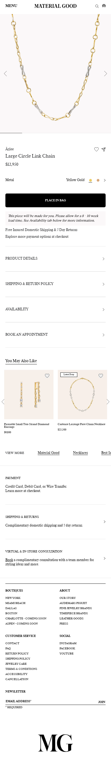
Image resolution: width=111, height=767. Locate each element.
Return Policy (17, 653)
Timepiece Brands (74, 613)
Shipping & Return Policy (29, 284)
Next (105, 73)
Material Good (49, 453)
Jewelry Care (16, 664)
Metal (9, 180)
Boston (11, 613)
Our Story (68, 598)
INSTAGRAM (68, 643)
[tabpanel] (55, 73)
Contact (12, 643)
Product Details (21, 258)
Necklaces (80, 453)
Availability (16, 309)
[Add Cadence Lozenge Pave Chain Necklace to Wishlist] (101, 376)
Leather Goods (72, 618)
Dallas (11, 608)
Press (64, 623)
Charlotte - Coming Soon (25, 618)
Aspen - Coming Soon (21, 623)
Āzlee (9, 149)
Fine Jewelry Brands (76, 608)
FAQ (8, 648)
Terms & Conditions (21, 669)
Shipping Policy (17, 658)
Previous (5, 73)
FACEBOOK (67, 648)
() (104, 6)
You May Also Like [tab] (21, 361)
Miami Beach (15, 603)
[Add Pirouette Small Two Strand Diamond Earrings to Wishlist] (47, 376)
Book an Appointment (26, 335)
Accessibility (16, 674)
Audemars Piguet (73, 603)
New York (12, 598)
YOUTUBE (67, 653)
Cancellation (16, 679)
